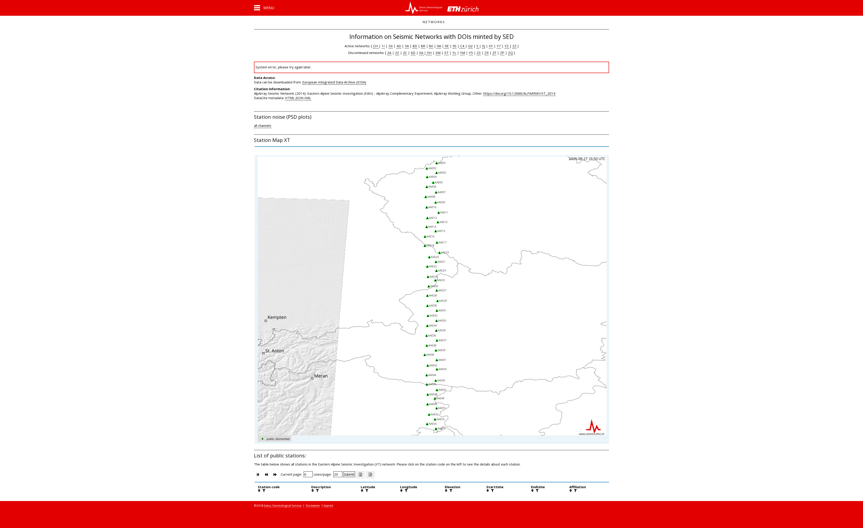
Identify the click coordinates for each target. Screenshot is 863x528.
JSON (299, 98)
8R (423, 46)
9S (454, 46)
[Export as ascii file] (370, 475)
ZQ (510, 52)
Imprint (328, 505)
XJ (483, 46)
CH (376, 46)
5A (407, 46)
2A (389, 52)
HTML (290, 98)
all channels (262, 125)
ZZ (514, 46)
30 (391, 46)
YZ (507, 46)
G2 (470, 46)
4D (398, 46)
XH (429, 52)
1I (383, 46)
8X (431, 46)
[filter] (263, 490)
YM (462, 52)
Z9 (487, 52)
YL (454, 52)
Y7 (499, 46)
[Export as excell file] (360, 475)
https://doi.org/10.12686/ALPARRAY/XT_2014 (519, 93)
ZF (494, 52)
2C (405, 52)
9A (438, 46)
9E (446, 46)
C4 (462, 46)
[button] (264, 7)
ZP (502, 52)
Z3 (479, 52)
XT (446, 52)
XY (491, 46)
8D (415, 46)
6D (413, 52)
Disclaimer (313, 505)
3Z (397, 52)
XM (438, 52)
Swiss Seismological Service (283, 505)
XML (307, 98)
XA (421, 52)
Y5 (471, 52)
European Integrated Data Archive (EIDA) (334, 82)
